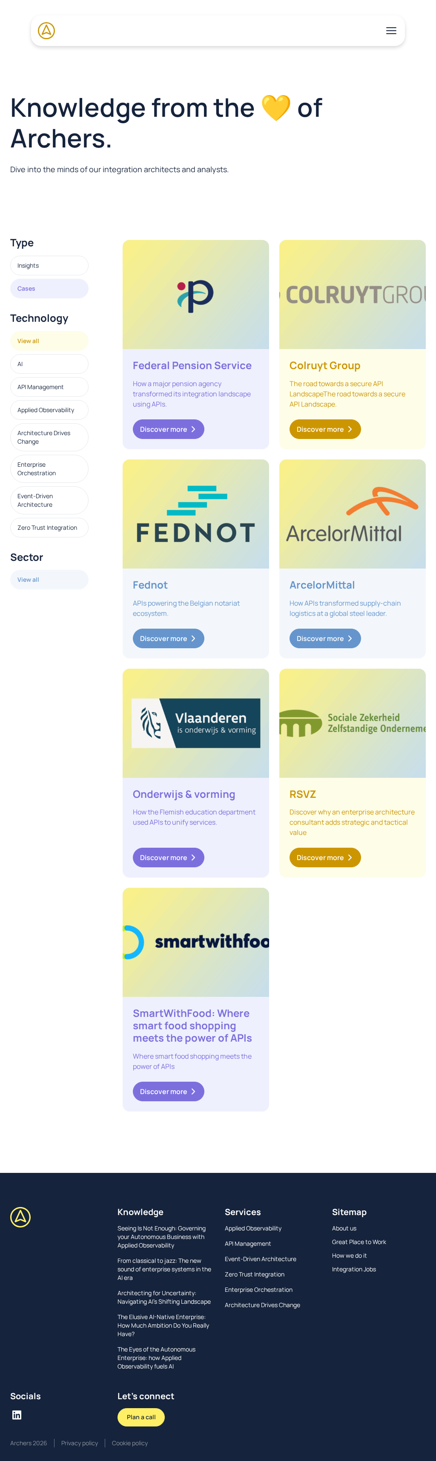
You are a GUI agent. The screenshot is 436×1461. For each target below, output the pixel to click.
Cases (26, 288)
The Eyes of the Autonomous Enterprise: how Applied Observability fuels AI (156, 1357)
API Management (40, 387)
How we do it (349, 1255)
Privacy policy (79, 1443)
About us (344, 1228)
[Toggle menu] (391, 31)
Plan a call (141, 1417)
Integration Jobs (354, 1269)
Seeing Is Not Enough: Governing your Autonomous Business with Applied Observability (162, 1236)
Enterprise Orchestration (36, 468)
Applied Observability (45, 410)
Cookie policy (130, 1443)
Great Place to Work (359, 1242)
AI (20, 364)
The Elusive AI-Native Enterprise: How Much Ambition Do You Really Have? (163, 1325)
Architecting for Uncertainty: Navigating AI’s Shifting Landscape (164, 1297)
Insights (28, 265)
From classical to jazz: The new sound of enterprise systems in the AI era (164, 1269)
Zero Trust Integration (47, 527)
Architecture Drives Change (43, 437)
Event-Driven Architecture (35, 500)
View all (28, 341)
